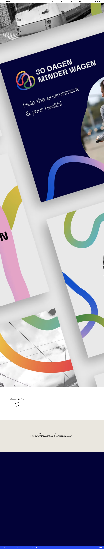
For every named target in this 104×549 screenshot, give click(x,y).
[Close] (103, 547)
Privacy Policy (35, 547)
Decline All (96, 547)
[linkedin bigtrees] (95, 1)
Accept (100, 547)
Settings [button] (92, 547)
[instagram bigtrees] (97, 1)
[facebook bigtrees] (99, 1)
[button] (52, 1)
